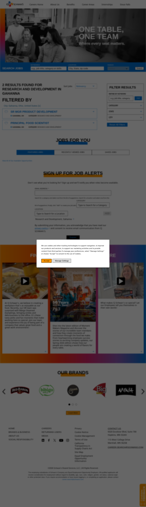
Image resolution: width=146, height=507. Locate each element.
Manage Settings (62, 261)
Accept (46, 261)
